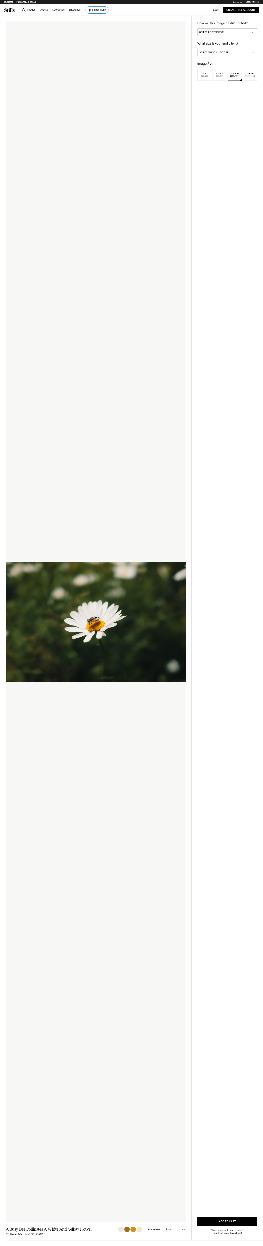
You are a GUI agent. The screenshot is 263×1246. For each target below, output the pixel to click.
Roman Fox (16, 1234)
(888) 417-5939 (252, 2)
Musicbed (8, 2)
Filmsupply (21, 2)
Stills (33, 2)
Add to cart (227, 1221)
